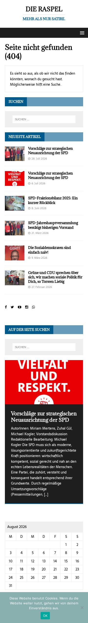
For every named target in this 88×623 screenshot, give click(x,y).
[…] (46, 494)
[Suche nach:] (44, 119)
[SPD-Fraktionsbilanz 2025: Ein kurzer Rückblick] (14, 208)
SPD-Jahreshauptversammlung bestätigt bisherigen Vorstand (53, 225)
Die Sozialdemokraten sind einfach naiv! (49, 249)
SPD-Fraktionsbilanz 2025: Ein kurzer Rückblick (53, 200)
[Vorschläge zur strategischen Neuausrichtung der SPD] (14, 158)
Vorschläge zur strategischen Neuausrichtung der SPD (50, 150)
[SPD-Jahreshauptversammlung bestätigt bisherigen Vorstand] (14, 232)
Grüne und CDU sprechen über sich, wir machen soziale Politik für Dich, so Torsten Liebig (55, 277)
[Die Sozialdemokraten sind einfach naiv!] (14, 257)
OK (45, 616)
